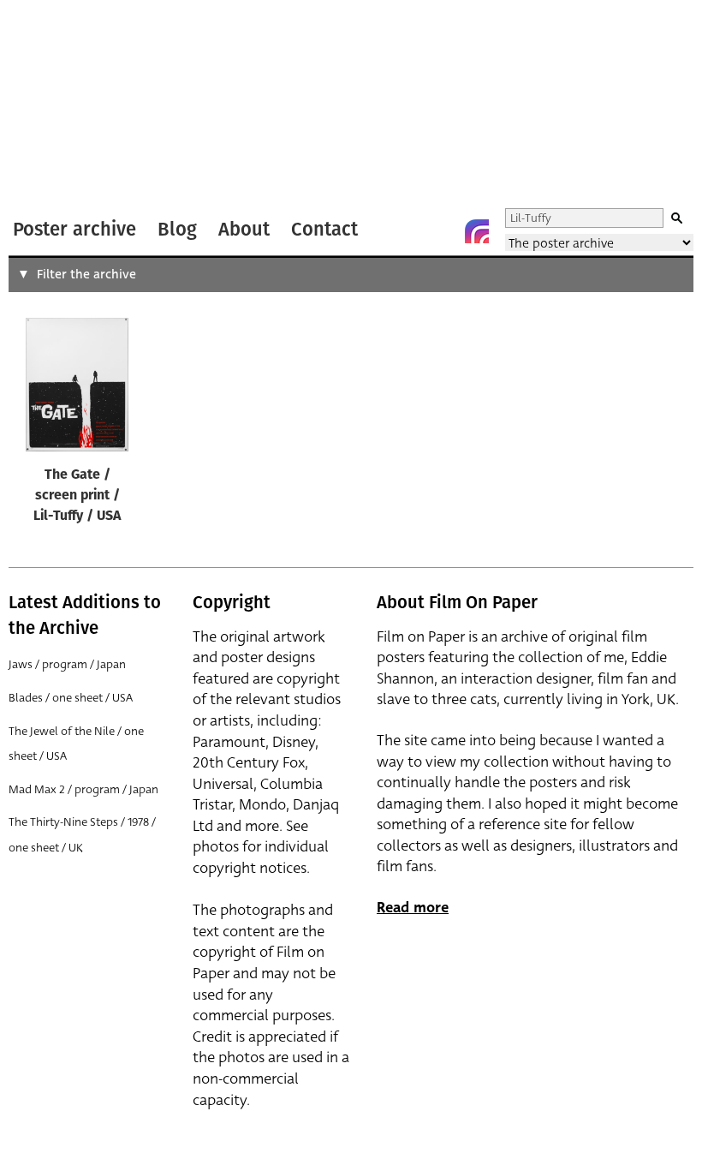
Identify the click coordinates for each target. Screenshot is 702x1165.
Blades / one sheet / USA (71, 698)
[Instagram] (477, 231)
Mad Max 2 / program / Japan (83, 789)
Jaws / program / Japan (67, 664)
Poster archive (74, 229)
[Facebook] (443, 231)
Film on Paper (54, 106)
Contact (324, 229)
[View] (77, 388)
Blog (177, 229)
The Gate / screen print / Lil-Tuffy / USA (77, 496)
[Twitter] (408, 231)
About (244, 229)
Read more (413, 907)
